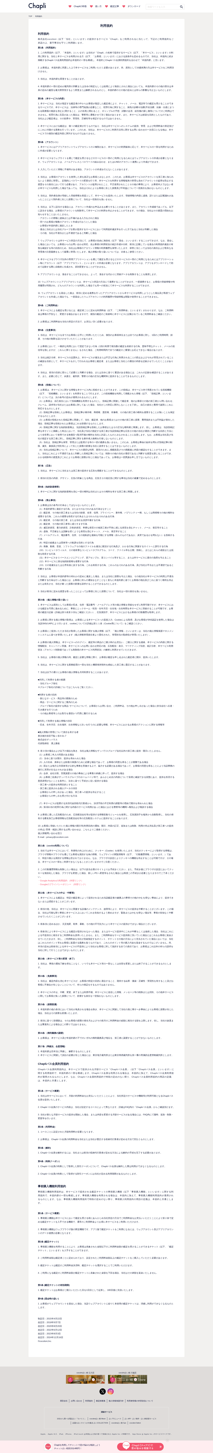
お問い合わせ (76, 1401)
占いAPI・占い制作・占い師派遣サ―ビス (140, 1419)
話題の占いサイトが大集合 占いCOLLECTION (90, 1423)
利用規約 (89, 1401)
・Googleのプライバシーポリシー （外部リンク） (62, 884)
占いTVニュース (115, 1419)
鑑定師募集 (100, 1401)
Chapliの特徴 (80, 6)
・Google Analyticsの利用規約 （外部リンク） (60, 880)
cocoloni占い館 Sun (118, 1423)
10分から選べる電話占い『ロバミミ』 (71, 1419)
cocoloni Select (135, 1423)
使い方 (98, 6)
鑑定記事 (114, 6)
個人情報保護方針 (116, 1401)
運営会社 (64, 1401)
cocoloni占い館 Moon (98, 1419)
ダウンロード (134, 6)
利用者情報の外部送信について (140, 1401)
